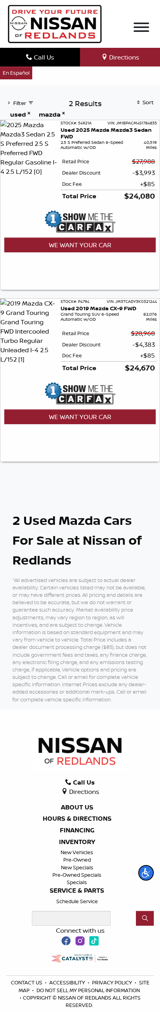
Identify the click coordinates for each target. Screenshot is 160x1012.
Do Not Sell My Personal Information (88, 990)
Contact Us (27, 982)
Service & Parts (77, 890)
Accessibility (67, 982)
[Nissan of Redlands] (54, 23)
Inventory (77, 842)
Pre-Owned (77, 859)
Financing (77, 830)
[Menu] (141, 28)
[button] (146, 873)
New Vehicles (77, 852)
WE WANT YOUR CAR (80, 245)
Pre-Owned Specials (76, 874)
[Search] (145, 918)
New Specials (77, 867)
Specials (77, 882)
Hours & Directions (77, 818)
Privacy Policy (112, 982)
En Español (16, 72)
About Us (77, 807)
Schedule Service (77, 901)
